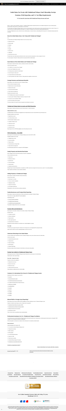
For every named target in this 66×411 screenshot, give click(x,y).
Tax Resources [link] (38, 4)
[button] (65, 4)
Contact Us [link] (61, 4)
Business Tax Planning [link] (45, 4)
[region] (33, 1)
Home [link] (30, 4)
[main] (33, 14)
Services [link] (33, 4)
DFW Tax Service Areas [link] (54, 4)
